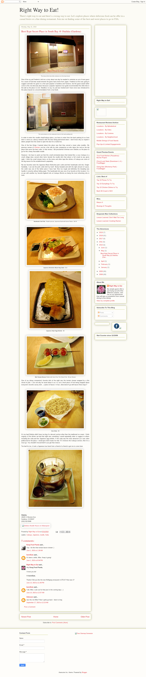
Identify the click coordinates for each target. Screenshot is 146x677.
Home (55, 617)
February (104, 264)
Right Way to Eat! (39, 9)
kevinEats (29, 555)
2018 (101, 235)
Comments (103, 316)
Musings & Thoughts (104, 206)
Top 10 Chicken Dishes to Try (107, 187)
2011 (101, 242)
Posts (101, 312)
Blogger (84, 672)
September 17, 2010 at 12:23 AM (37, 602)
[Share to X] (65, 532)
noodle (42, 535)
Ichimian (37, 147)
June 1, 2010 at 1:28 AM (34, 550)
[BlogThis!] (63, 532)
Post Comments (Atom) (60, 622)
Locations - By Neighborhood (107, 137)
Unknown (29, 597)
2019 (101, 232)
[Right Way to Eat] (101, 115)
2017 (101, 238)
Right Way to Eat (32, 565)
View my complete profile (106, 301)
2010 (101, 245)
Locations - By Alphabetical (106, 126)
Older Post (85, 617)
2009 (101, 271)
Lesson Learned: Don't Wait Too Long (110, 217)
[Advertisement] (111, 60)
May (103, 251)
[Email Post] (56, 532)
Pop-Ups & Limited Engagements (109, 144)
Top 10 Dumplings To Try (106, 184)
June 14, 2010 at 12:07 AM (35, 592)
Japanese (36, 535)
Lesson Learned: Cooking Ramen (109, 221)
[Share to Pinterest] (69, 532)
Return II (100, 202)
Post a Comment (29, 607)
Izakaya (29, 535)
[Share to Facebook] (67, 532)
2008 (101, 274)
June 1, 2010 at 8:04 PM (34, 560)
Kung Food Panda (32, 545)
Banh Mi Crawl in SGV (105, 191)
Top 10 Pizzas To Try (104, 180)
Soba (47, 535)
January (104, 267)
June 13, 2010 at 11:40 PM (35, 583)
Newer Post (26, 617)
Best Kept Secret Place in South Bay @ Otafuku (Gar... (110, 255)
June (103, 247)
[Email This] (61, 532)
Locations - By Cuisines (105, 133)
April (103, 261)
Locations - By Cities (104, 130)
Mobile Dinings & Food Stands (107, 141)
